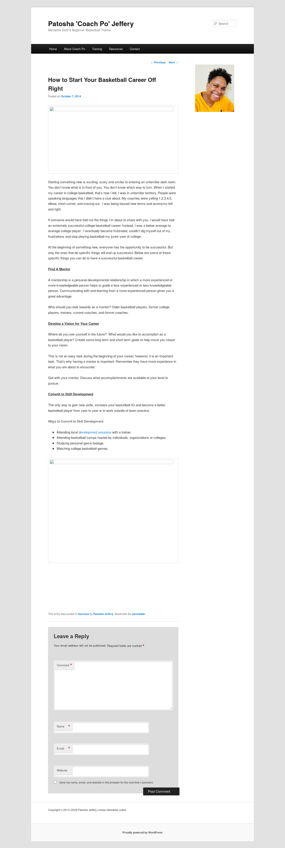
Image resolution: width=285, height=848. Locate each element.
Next (173, 62)
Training (97, 49)
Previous (158, 62)
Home (53, 49)
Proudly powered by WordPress (142, 832)
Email (63, 748)
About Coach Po (74, 49)
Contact (135, 49)
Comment (64, 665)
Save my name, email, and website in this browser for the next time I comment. (106, 782)
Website (62, 770)
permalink (138, 614)
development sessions (94, 432)
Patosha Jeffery (103, 614)
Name (63, 726)
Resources (116, 49)
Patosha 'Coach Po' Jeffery (91, 23)
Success (83, 614)
